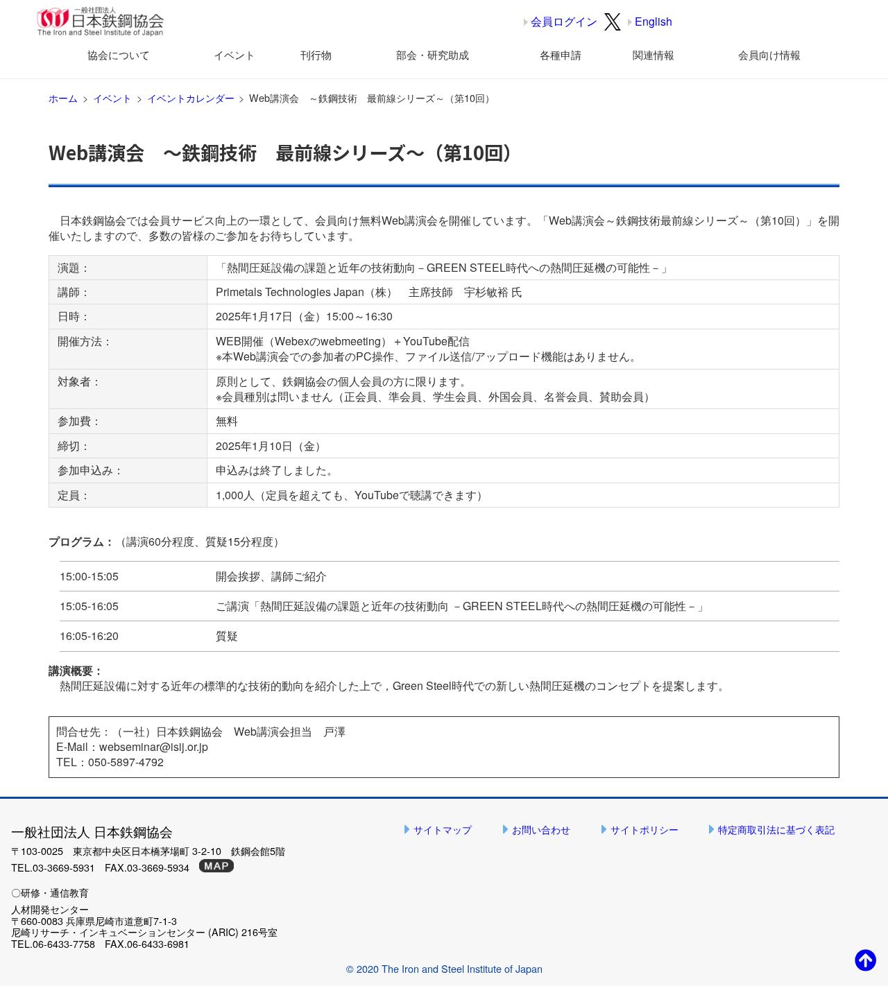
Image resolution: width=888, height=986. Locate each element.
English (653, 21)
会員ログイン (564, 21)
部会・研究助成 (432, 54)
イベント (234, 54)
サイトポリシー (644, 829)
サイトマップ (442, 829)
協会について (118, 54)
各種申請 (560, 54)
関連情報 (653, 54)
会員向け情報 (769, 54)
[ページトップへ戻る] (866, 959)
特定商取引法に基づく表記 (776, 829)
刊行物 (316, 54)
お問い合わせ (541, 829)
